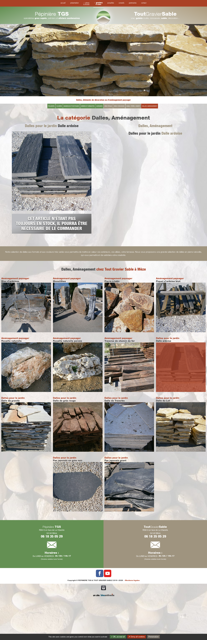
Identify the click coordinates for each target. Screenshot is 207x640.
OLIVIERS (59, 106)
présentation (74, 3)
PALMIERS (51, 106)
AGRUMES (99, 106)
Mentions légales (132, 580)
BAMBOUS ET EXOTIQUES (71, 106)
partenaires (132, 3)
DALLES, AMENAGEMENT (149, 106)
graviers (99, 3)
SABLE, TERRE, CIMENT (133, 106)
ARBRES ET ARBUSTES (88, 106)
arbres (86, 3)
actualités (110, 3)
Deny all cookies (137, 637)
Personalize (153, 637)
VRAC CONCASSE (119, 106)
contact (143, 3)
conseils (121, 3)
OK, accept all (118, 637)
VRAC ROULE (108, 106)
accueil (63, 3)
